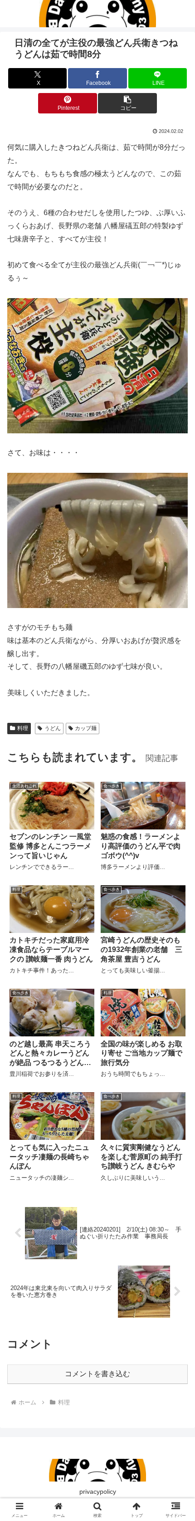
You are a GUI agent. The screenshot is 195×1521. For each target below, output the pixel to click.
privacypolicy (97, 1491)
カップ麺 (86, 728)
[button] (127, 103)
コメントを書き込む (97, 1374)
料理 (22, 728)
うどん (52, 728)
